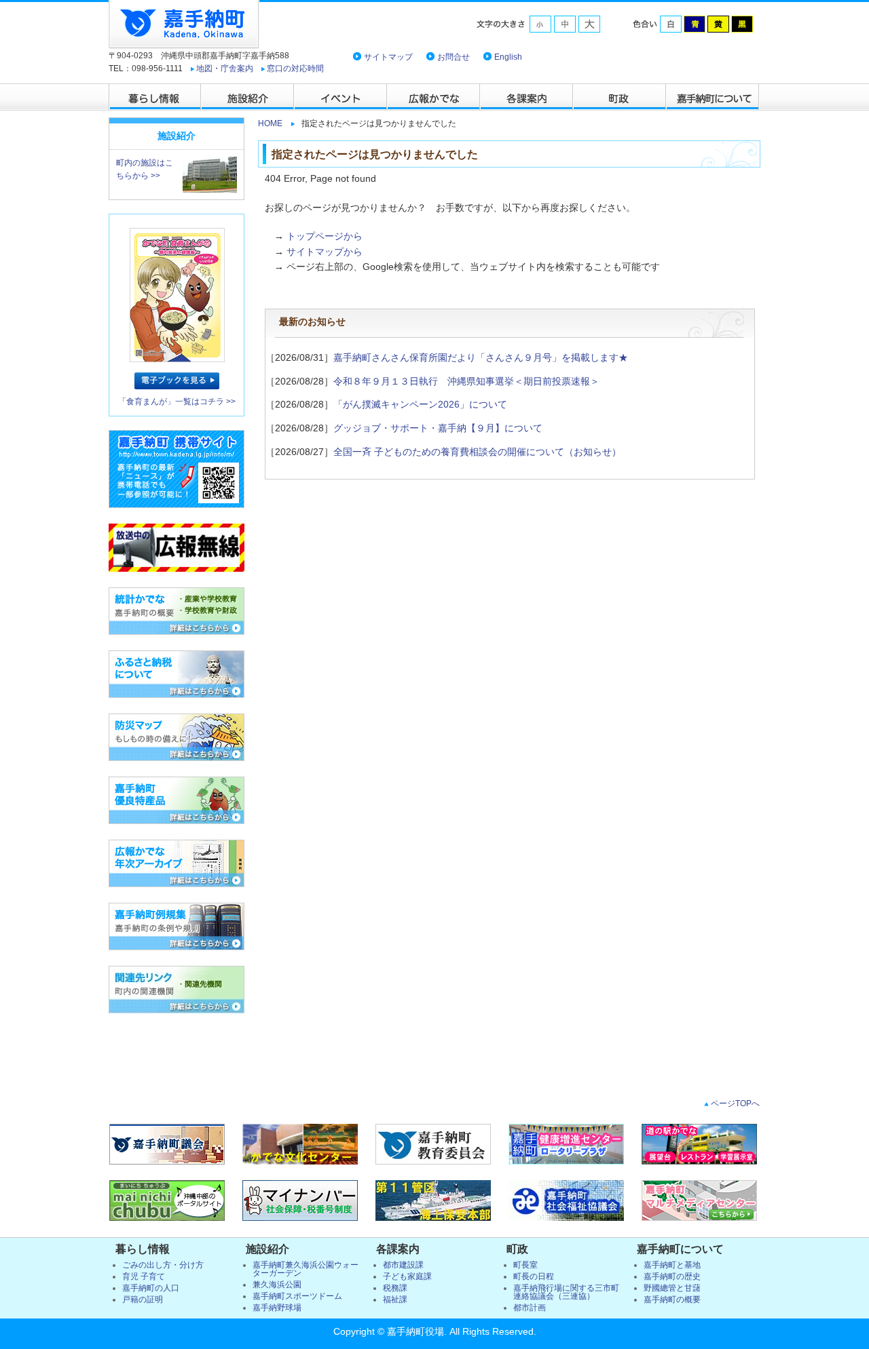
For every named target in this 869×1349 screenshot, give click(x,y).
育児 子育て (143, 1276)
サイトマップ (388, 57)
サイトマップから (324, 251)
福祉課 (395, 1299)
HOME (270, 123)
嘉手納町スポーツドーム (297, 1296)
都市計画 (529, 1307)
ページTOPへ (734, 1103)
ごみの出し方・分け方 (163, 1265)
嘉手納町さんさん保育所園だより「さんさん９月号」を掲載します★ (480, 357)
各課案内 (527, 97)
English (508, 57)
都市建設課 (403, 1265)
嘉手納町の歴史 (672, 1276)
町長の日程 (533, 1276)
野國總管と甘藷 (672, 1288)
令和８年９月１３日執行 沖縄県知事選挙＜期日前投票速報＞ (466, 381)
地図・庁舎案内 (224, 68)
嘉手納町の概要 (672, 1299)
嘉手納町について (713, 97)
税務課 (395, 1288)
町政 (620, 97)
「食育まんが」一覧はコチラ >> (177, 401)
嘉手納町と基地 (672, 1265)
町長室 (525, 1265)
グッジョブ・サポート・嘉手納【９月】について (437, 428)
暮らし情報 (155, 97)
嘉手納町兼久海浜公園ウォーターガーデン (305, 1269)
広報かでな (434, 97)
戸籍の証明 (142, 1299)
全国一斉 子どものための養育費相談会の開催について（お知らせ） (477, 451)
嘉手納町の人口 (150, 1288)
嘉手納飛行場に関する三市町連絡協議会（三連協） (566, 1292)
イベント (341, 97)
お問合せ (453, 57)
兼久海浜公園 (277, 1284)
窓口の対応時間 (295, 68)
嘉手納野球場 (277, 1307)
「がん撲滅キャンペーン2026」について (420, 404)
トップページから (324, 236)
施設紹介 (248, 97)
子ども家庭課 (407, 1276)
